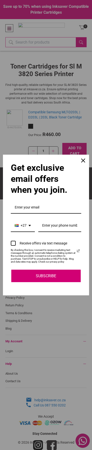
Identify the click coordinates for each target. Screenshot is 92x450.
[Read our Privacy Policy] (78, 251)
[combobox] (23, 225)
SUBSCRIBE (46, 276)
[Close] (83, 160)
